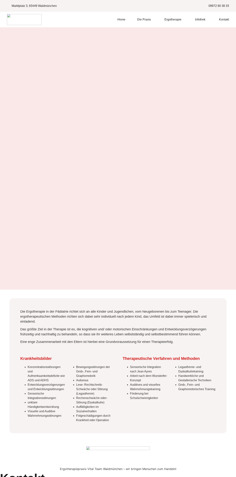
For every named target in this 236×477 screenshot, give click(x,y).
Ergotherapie (172, 19)
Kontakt (224, 19)
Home (121, 19)
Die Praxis (144, 19)
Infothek (200, 19)
